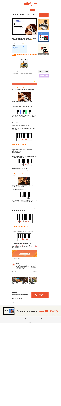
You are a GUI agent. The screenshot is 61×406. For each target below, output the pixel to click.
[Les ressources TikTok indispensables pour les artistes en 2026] (33, 279)
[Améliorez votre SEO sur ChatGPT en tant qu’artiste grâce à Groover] (24, 279)
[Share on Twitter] (26, 261)
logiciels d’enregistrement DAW (19, 245)
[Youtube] (49, 10)
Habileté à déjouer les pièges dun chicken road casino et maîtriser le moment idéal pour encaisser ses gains (20, 294)
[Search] (52, 10)
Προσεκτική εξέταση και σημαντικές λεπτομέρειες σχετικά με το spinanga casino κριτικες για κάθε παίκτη (19, 298)
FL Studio (29, 246)
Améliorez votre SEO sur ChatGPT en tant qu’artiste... (24, 283)
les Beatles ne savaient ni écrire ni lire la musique (25, 69)
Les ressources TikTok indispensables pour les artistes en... (33, 283)
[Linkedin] (48, 10)
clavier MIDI (26, 169)
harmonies (19, 258)
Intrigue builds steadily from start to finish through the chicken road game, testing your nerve (20, 301)
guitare (16, 258)
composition (13, 258)
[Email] (50, 10)
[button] (12, 281)
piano (22, 258)
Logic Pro (35, 246)
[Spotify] (51, 10)
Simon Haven (23, 17)
